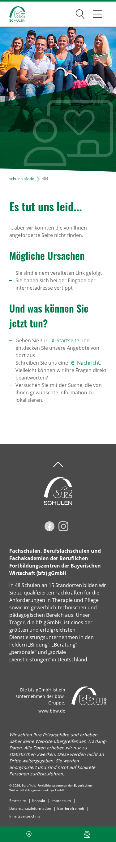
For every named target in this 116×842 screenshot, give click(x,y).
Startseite (68, 340)
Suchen (80, 13)
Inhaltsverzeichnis (24, 816)
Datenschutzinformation (30, 808)
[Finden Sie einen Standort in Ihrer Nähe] (29, 834)
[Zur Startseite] (12, 14)
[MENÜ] (97, 14)
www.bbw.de (51, 711)
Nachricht (88, 362)
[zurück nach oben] (58, 464)
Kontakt (38, 800)
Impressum (61, 800)
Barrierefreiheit (70, 808)
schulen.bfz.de (21, 178)
